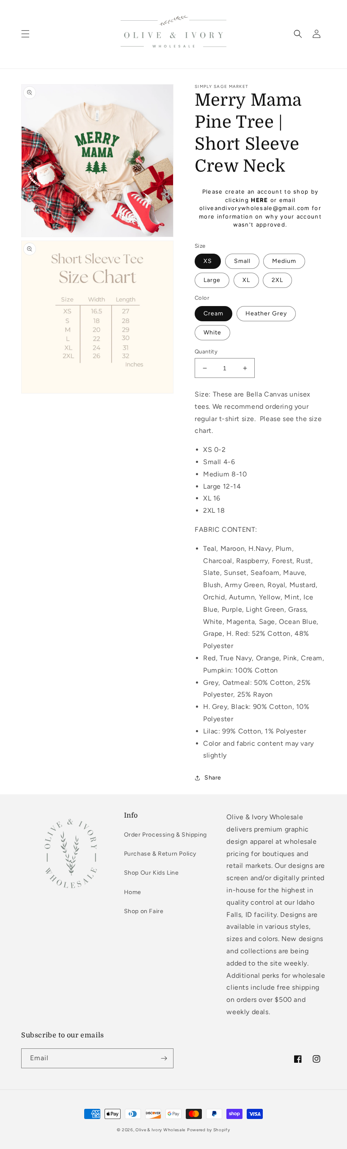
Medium (284, 261)
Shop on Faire (144, 911)
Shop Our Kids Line (151, 872)
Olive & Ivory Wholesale (160, 1130)
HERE (259, 200)
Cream (213, 313)
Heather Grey (266, 313)
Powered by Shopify (208, 1130)
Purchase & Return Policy (160, 853)
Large (212, 280)
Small (242, 261)
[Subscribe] (163, 1058)
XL (246, 280)
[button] (25, 34)
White (212, 332)
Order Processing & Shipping (165, 834)
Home (132, 892)
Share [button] (212, 777)
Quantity (206, 351)
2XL (277, 280)
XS (208, 261)
